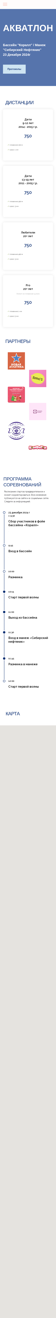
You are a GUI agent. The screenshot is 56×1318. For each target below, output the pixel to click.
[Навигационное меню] (5, 4)
